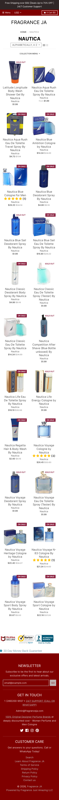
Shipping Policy (29, 768)
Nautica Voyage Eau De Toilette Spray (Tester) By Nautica (44, 503)
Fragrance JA (29, 22)
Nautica (15, 101)
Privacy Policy (29, 776)
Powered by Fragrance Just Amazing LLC (29, 790)
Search (30, 757)
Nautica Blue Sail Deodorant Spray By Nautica (15, 244)
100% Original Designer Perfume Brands (28, 716)
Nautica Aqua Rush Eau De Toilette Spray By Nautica (44, 91)
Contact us (29, 780)
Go (53, 682)
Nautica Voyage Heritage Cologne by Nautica (15, 553)
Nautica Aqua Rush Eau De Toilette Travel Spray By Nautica (15, 145)
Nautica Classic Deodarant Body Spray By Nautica (15, 292)
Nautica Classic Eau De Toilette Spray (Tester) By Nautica (44, 294)
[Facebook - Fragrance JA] (27, 730)
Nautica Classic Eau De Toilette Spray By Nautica (15, 344)
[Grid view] (44, 45)
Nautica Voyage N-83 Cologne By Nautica (44, 553)
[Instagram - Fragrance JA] (32, 730)
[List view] (47, 45)
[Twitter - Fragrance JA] (21, 730)
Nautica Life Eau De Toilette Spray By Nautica (15, 400)
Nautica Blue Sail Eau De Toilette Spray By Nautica (44, 244)
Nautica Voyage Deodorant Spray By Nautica (15, 501)
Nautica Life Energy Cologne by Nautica (44, 400)
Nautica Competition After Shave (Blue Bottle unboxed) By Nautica (44, 348)
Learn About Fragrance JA (29, 761)
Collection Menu (29, 53)
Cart (51, 12)
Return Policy (29, 772)
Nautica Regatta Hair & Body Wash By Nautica (15, 449)
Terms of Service (29, 765)
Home (23, 32)
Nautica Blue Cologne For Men (15, 193)
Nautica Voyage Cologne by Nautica (44, 449)
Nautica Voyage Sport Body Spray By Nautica (15, 605)
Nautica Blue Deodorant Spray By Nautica (44, 195)
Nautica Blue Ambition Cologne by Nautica (43, 143)
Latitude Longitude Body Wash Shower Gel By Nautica (15, 93)
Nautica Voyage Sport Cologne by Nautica (44, 605)
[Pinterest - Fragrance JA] (37, 730)
